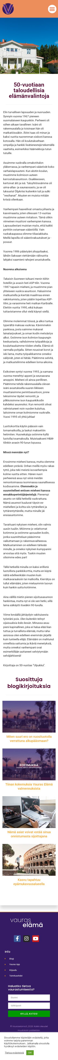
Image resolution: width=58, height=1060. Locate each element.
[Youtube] (35, 938)
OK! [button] (30, 1052)
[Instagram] (26, 938)
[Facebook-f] (17, 938)
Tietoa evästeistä (14, 1052)
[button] (52, 9)
